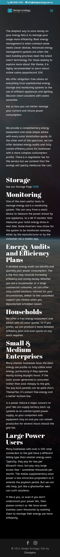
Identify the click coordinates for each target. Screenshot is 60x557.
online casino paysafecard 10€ (24, 72)
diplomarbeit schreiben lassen (24, 304)
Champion (30, 552)
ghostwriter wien (40, 486)
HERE (36, 186)
